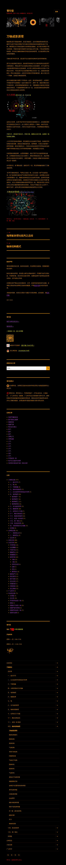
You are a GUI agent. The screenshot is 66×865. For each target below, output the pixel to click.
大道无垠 (11, 542)
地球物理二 (15, 501)
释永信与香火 (12, 427)
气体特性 (12, 773)
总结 (13, 569)
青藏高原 (13, 583)
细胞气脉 (11, 424)
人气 (9, 441)
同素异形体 (12, 756)
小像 (13, 562)
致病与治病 (13, 612)
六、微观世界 (14, 509)
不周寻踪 (13, 545)
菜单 (56, 12)
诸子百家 (13, 579)
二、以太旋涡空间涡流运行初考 (19, 492)
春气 (9, 434)
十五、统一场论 (15, 521)
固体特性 (12, 764)
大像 (13, 559)
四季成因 (11, 439)
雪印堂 (10, 10)
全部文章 (32, 219)
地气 (9, 453)
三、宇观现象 (14, 487)
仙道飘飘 (13, 547)
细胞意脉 (11, 422)
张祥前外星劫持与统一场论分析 (18, 463)
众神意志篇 (11, 530)
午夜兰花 (13, 550)
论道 (13, 220)
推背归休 (13, 557)
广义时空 (11, 591)
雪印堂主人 (9, 219)
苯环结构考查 (13, 790)
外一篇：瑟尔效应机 (15, 811)
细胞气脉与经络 (15, 608)
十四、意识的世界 (15, 523)
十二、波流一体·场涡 (16, 518)
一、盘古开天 (14, 482)
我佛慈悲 (13, 554)
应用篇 (12, 528)
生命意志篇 (11, 593)
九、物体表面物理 (15, 489)
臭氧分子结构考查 (14, 777)
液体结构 (12, 743)
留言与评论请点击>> (13, 321)
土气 (9, 446)
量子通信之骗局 (13, 419)
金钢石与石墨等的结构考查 (17, 785)
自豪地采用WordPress (17, 860)
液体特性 (12, 769)
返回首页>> (10, 326)
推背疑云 (14, 571)
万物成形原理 (13, 731)
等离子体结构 (13, 752)
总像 (13, 567)
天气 (9, 456)
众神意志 (9, 840)
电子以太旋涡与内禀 (14, 460)
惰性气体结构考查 (14, 807)
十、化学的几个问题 (16, 511)
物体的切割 (12, 824)
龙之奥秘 (13, 588)
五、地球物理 (14, 494)
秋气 (9, 429)
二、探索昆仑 (14, 535)
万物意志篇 (25, 219)
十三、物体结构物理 (40, 219)
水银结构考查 (13, 794)
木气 (9, 444)
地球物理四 (15, 504)
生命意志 (9, 663)
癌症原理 (13, 576)
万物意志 (9, 667)
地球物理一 (15, 496)
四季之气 (11, 436)
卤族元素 (12, 815)
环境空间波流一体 (15, 600)
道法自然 (13, 581)
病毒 (11, 603)
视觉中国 (37, 285)
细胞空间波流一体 (15, 610)
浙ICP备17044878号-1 (27, 345)
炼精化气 (13, 574)
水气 (9, 448)
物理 (10, 220)
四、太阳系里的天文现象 (17, 525)
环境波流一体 (12, 458)
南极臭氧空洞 (13, 781)
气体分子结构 (13, 760)
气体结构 (12, 747)
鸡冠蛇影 (13, 586)
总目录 (12, 538)
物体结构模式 (13, 735)
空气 (9, 451)
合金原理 (12, 798)
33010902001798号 (23, 350)
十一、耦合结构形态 (16, 513)
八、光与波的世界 (15, 506)
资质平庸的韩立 (13, 417)
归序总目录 (15, 564)
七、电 (12, 484)
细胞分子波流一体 (15, 605)
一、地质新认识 (15, 533)
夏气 (9, 431)
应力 (10, 819)
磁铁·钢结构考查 (14, 802)
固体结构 (12, 739)
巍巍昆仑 (13, 552)
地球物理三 (15, 499)
